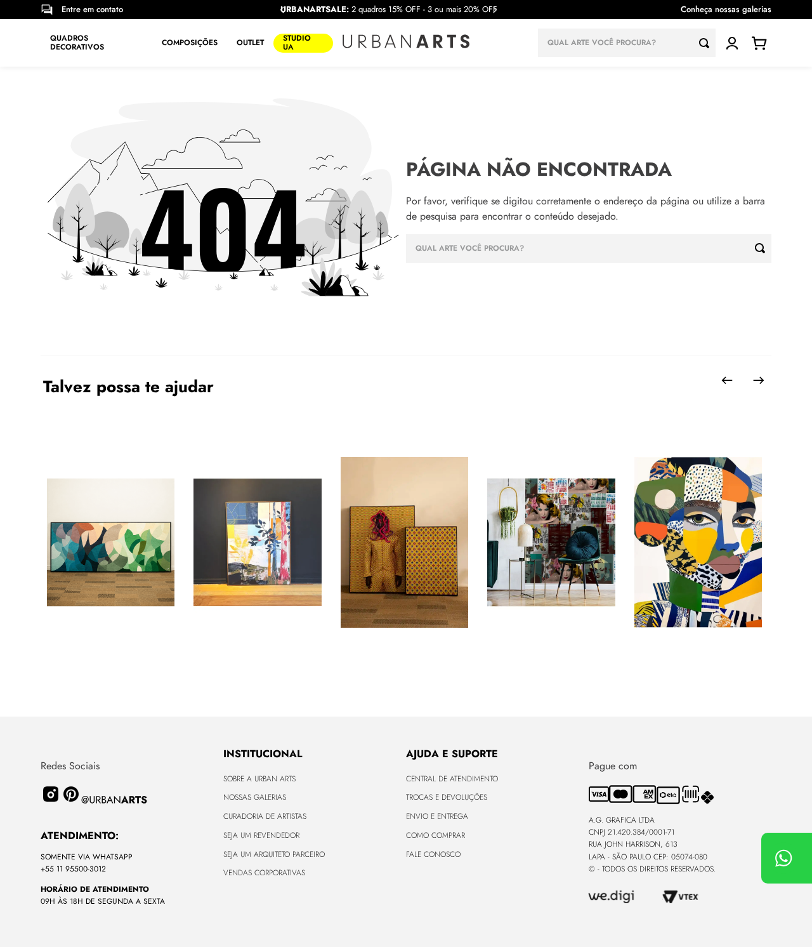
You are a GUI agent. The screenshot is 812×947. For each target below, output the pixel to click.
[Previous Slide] (282, 9)
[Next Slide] (495, 9)
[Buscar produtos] (707, 43)
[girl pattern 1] (698, 543)
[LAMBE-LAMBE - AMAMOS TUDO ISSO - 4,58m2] (551, 543)
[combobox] (627, 43)
